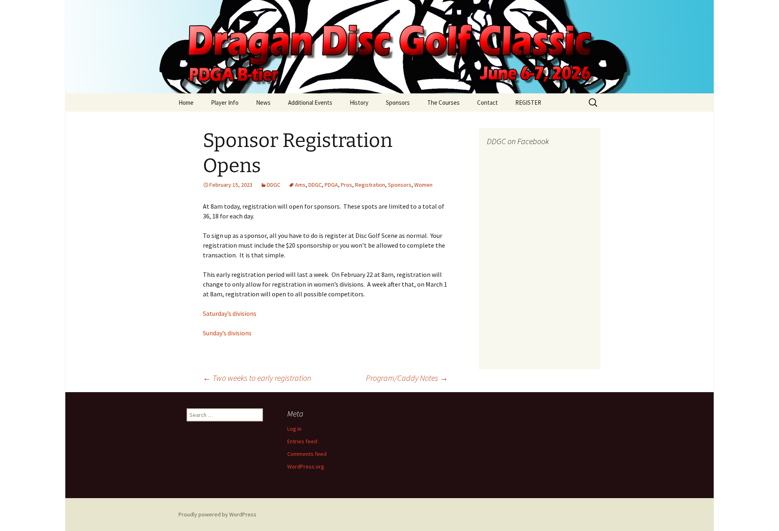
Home (186, 102)
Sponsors (398, 102)
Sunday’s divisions (227, 333)
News (263, 102)
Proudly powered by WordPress (217, 514)
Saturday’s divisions (229, 313)
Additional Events (310, 102)
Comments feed (307, 454)
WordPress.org (305, 466)
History (359, 102)
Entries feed (302, 441)
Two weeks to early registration (257, 378)
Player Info (225, 102)
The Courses (443, 102)
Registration (370, 184)
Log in (294, 428)
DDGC (273, 184)
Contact (487, 102)
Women (423, 184)
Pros (346, 184)
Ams (300, 184)
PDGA (331, 184)
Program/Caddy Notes (407, 378)
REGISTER (528, 102)
